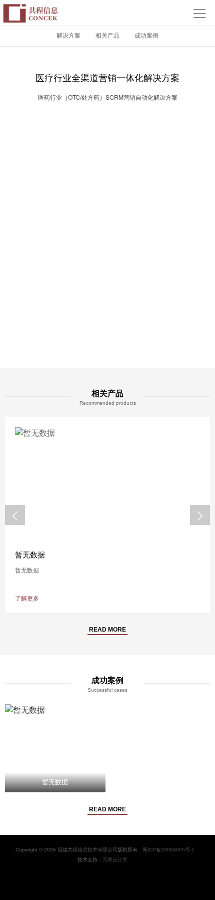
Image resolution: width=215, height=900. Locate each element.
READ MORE (107, 629)
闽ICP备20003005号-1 (168, 849)
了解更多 (27, 598)
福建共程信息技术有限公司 (88, 849)
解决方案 (68, 35)
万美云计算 (115, 859)
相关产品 (108, 35)
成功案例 (146, 35)
